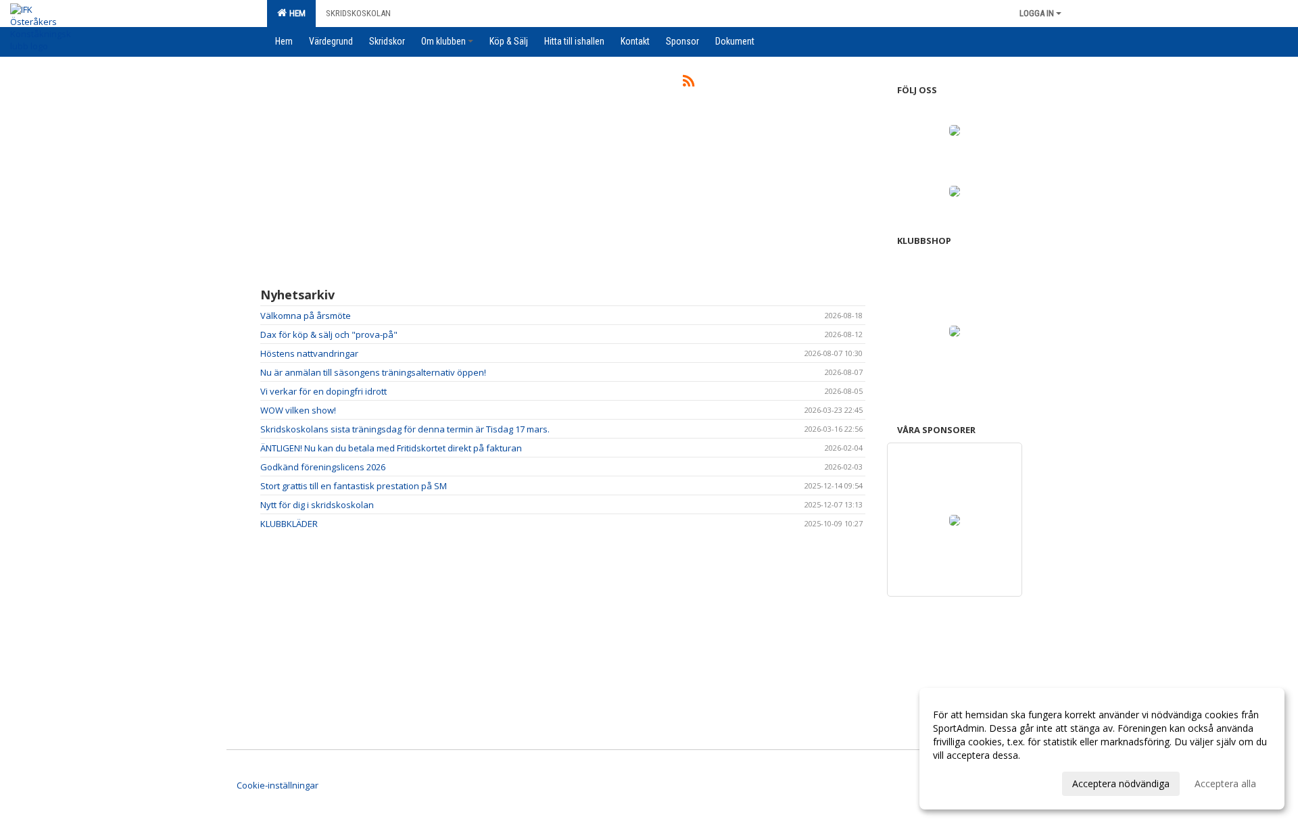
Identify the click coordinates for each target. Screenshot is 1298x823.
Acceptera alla (1225, 783)
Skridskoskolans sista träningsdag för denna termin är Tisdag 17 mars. (405, 429)
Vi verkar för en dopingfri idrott (323, 391)
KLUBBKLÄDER (289, 524)
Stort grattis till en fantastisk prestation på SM (353, 486)
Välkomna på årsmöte (305, 315)
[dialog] (1101, 748)
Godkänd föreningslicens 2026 (322, 467)
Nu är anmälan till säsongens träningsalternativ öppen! (373, 372)
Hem (295, 13)
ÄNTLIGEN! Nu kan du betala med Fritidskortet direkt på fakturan (391, 448)
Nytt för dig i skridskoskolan (317, 505)
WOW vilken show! (298, 410)
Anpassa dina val (969, 782)
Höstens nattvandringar (309, 353)
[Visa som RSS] (688, 83)
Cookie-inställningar (277, 785)
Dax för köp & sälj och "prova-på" (329, 334)
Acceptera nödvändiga (1121, 783)
